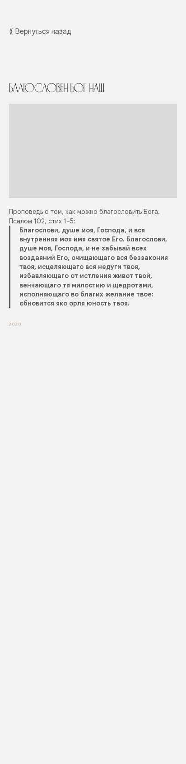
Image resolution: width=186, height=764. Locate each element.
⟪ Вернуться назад (40, 31)
